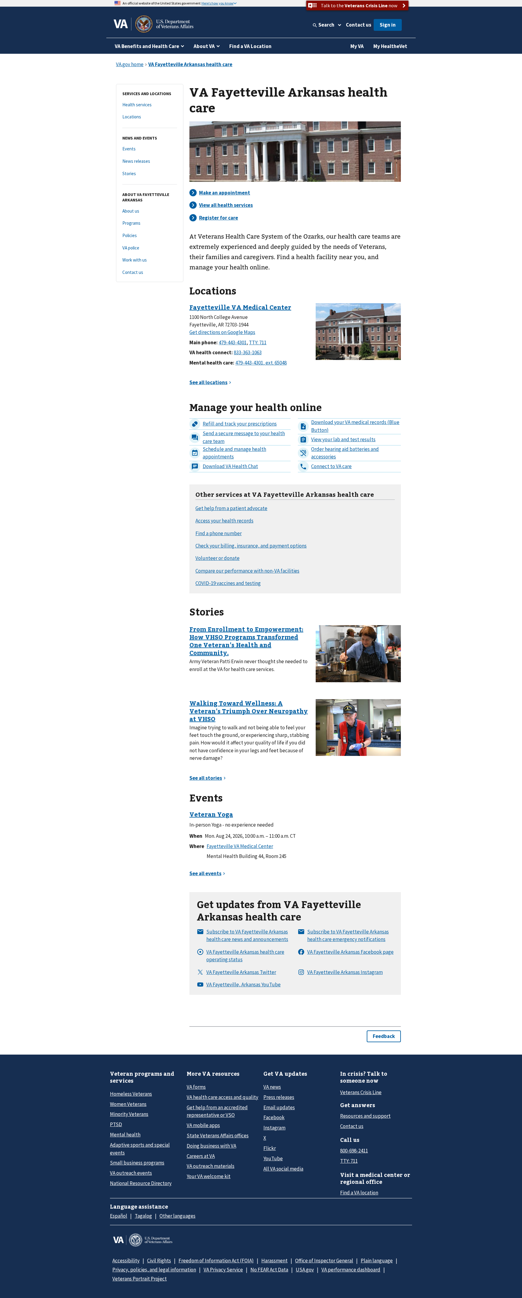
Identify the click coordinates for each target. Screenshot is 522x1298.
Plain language (377, 1260)
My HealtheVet (390, 46)
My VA (357, 46)
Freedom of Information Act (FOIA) (216, 1260)
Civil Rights (159, 1260)
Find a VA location (359, 1192)
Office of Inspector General (324, 1260)
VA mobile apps (203, 1125)
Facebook (274, 1117)
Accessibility (126, 1260)
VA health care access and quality (222, 1097)
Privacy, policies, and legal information (154, 1269)
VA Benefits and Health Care (147, 46)
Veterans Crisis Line (361, 1092)
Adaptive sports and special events (140, 1149)
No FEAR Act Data (269, 1269)
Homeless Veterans (131, 1094)
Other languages (177, 1216)
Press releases (278, 1097)
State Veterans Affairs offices (218, 1135)
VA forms (196, 1087)
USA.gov (305, 1269)
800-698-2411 (354, 1150)
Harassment (274, 1260)
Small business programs (137, 1162)
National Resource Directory (141, 1183)
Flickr (269, 1148)
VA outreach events (131, 1173)
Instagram (274, 1127)
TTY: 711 (349, 1161)
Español (118, 1216)
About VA (204, 46)
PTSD (116, 1124)
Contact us (358, 24)
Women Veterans (128, 1104)
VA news (272, 1087)
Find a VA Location (250, 46)
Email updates (279, 1107)
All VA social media (283, 1168)
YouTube (273, 1158)
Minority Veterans (129, 1114)
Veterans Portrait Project (139, 1278)
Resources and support (365, 1116)
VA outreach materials (210, 1166)
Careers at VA (201, 1156)
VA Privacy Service (223, 1269)
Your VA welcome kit (208, 1176)
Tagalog (143, 1216)
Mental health (125, 1134)
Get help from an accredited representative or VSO (217, 1111)
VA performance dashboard (350, 1269)
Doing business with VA (211, 1145)
